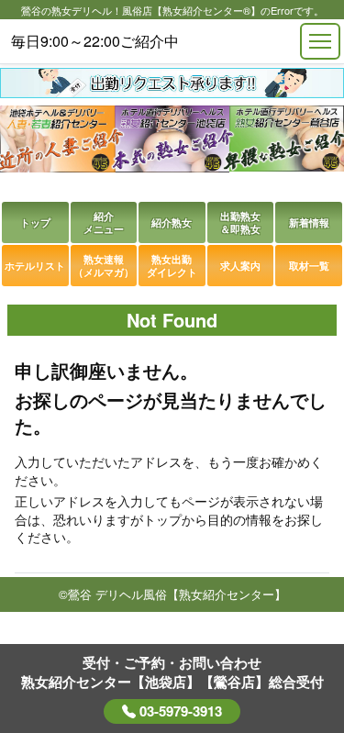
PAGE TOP (299, 628)
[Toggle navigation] (320, 41)
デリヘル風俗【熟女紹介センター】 (190, 594)
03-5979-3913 (179, 711)
